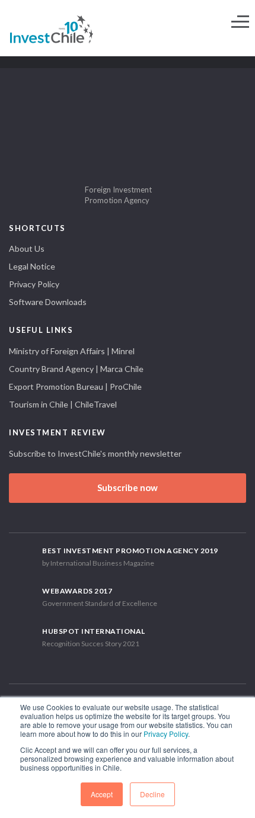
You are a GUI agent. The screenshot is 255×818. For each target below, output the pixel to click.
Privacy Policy (166, 734)
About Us (26, 248)
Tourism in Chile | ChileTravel (63, 404)
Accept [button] (102, 794)
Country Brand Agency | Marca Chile (76, 369)
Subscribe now (127, 487)
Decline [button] (152, 794)
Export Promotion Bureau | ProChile (75, 386)
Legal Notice (32, 266)
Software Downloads (48, 302)
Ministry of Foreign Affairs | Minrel (72, 351)
